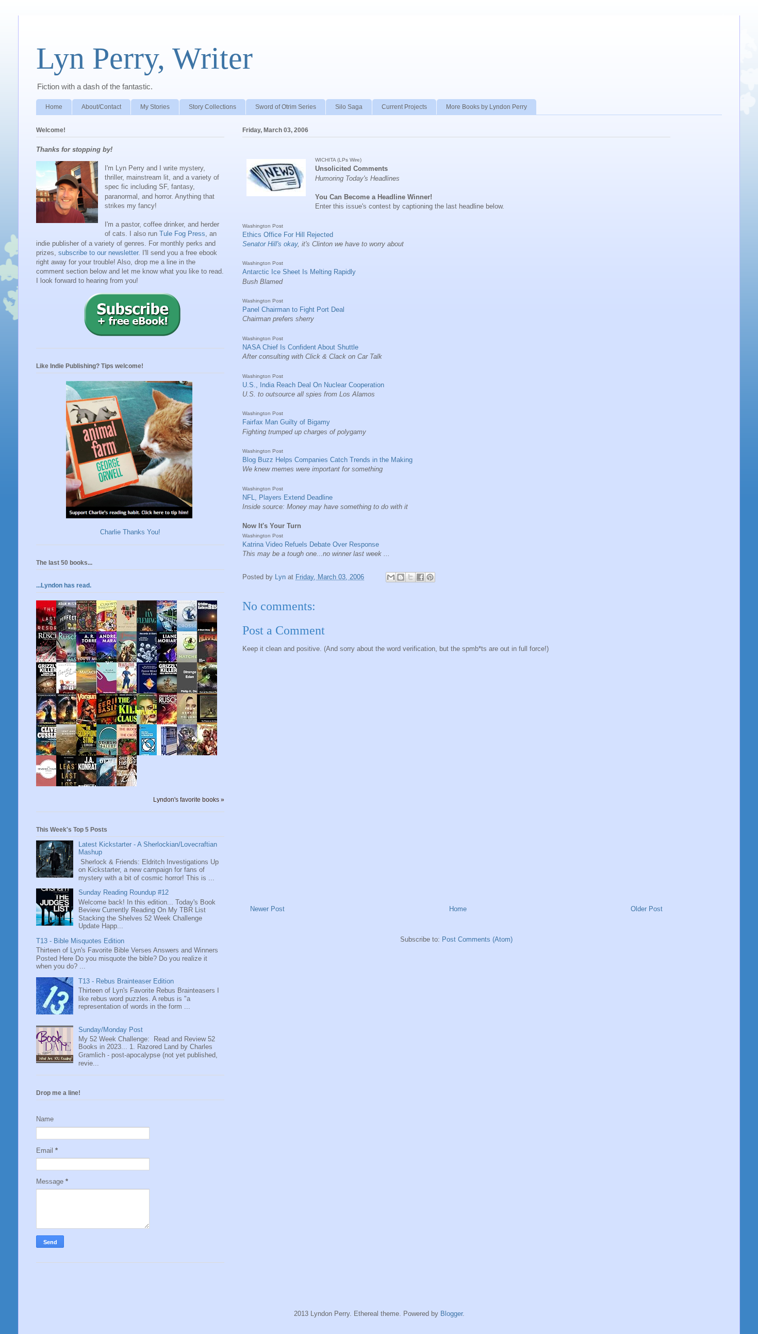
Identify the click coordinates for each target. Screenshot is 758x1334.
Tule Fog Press (182, 233)
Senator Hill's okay (270, 244)
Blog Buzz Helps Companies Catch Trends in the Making (327, 460)
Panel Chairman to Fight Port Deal (293, 309)
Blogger (451, 1313)
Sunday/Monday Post (110, 1030)
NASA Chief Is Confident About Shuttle (300, 347)
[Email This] (391, 577)
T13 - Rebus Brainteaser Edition (126, 981)
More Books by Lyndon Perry (486, 106)
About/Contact (101, 106)
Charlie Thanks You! (130, 532)
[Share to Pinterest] (430, 577)
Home (53, 106)
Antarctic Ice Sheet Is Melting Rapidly (299, 272)
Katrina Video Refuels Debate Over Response (310, 544)
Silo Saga (348, 106)
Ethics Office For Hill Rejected (287, 235)
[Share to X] (410, 577)
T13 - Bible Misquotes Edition (80, 941)
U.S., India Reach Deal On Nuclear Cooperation (313, 385)
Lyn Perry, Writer (144, 58)
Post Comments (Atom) (477, 939)
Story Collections (212, 106)
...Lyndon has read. (63, 585)
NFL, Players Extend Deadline (287, 497)
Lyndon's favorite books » (188, 799)
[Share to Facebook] (420, 577)
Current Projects (404, 106)
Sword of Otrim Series (285, 106)
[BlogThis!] (401, 577)
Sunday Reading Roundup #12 (123, 892)
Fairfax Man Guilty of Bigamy (286, 422)
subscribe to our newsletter (98, 253)
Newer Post (267, 909)
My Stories (155, 106)
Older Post (647, 909)
